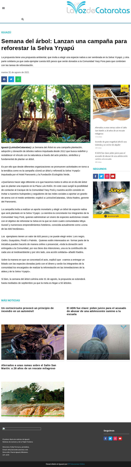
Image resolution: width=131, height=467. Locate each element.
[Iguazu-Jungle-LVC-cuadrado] (111, 217)
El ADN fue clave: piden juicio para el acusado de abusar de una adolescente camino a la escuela (111, 156)
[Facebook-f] (95, 176)
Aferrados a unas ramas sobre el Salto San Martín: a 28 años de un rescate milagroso (111, 130)
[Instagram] (107, 176)
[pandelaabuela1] (111, 121)
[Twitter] (101, 176)
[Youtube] (112, 176)
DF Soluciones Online (76, 464)
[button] (3, 8)
